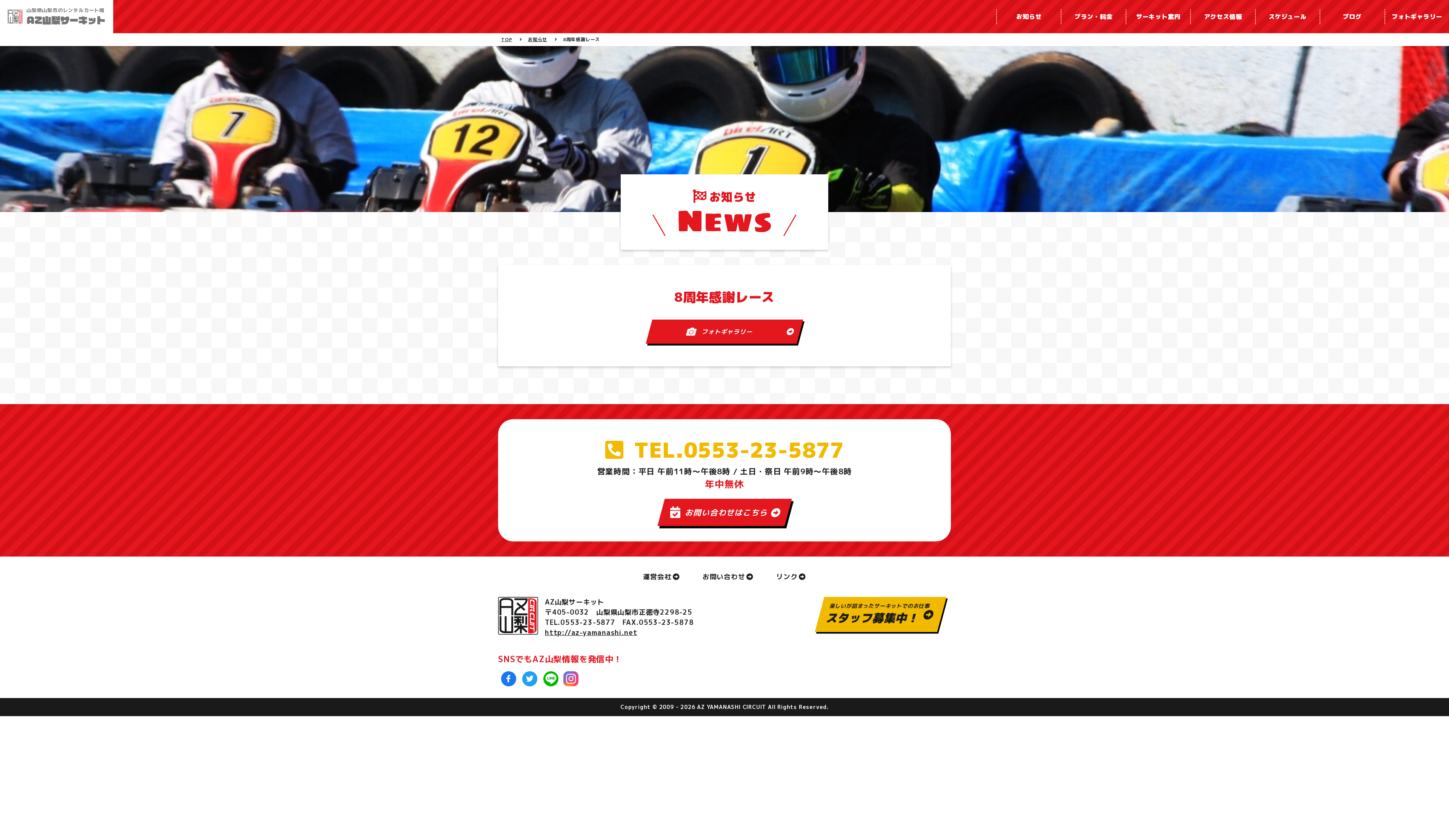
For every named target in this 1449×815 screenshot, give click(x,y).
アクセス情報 (1223, 16)
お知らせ (1028, 16)
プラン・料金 (1094, 16)
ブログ (1352, 16)
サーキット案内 (1158, 16)
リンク (786, 576)
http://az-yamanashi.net (591, 632)
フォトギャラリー (1417, 16)
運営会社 (657, 576)
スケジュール (1288, 16)
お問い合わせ (724, 576)
